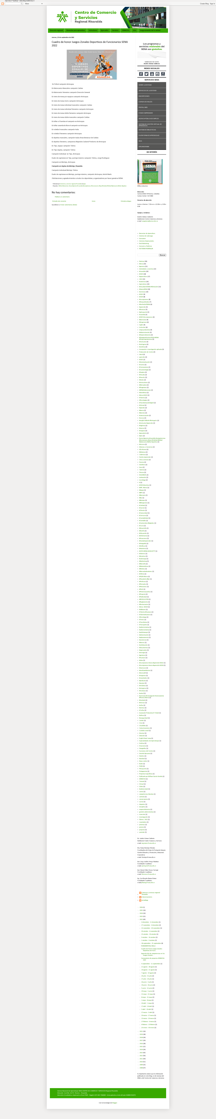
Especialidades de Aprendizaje (149, 741)
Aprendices (142, 284)
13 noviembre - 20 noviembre (150, 928)
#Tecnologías (143, 400)
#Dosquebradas (144, 302)
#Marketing (143, 561)
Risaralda (142, 314)
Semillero (142, 465)
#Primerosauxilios (144, 592)
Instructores (93, 30)
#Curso (141, 526)
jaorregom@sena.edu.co (149, 866)
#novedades (143, 678)
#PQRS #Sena (143, 576)
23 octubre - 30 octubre (148, 934)
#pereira (142, 266)
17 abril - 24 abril (146, 1006)
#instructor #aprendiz (146, 423)
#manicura (142, 668)
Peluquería (142, 769)
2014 (141, 1049)
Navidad (141, 758)
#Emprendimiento (145, 335)
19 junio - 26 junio (147, 985)
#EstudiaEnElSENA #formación (148, 287)
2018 (141, 1037)
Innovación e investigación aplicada (150, 349)
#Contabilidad (143, 518)
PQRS (141, 766)
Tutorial (141, 781)
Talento (141, 470)
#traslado (142, 700)
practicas (142, 824)
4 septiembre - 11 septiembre (150, 964)
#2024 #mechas (144, 485)
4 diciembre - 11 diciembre (150, 922)
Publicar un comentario (62, 197)
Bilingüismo (142, 322)
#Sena (141, 264)
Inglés (141, 325)
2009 (141, 1065)
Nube (141, 764)
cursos (141, 802)
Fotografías (142, 748)
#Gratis (141, 380)
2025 (141, 910)
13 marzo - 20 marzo (147, 1018)
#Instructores (143, 382)
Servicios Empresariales (146, 241)
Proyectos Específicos (145, 774)
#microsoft (142, 673)
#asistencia (142, 640)
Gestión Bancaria (144, 753)
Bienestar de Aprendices (147, 233)
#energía (142, 652)
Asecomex (142, 238)
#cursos (141, 418)
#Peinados (142, 584)
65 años (141, 710)
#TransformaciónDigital (146, 403)
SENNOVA (125, 30)
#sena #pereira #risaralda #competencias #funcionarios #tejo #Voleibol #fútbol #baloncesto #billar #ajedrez (97, 186)
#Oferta (141, 574)
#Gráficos (142, 546)
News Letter (143, 761)
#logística (142, 425)
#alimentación (143, 635)
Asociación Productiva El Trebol (149, 713)
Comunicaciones (144, 728)
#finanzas (142, 309)
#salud (141, 693)
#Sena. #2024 (143, 607)
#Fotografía (142, 543)
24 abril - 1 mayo (146, 1003)
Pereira (141, 462)
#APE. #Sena (143, 487)
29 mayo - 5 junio (146, 991)
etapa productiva (144, 330)
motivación (142, 477)
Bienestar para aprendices (75, 30)
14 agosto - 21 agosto (148, 970)
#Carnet (141, 508)
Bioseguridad (143, 718)
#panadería (142, 433)
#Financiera (143, 538)
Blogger (114, 1103)
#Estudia (142, 375)
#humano (142, 658)
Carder (141, 720)
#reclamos (142, 685)
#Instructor (142, 342)
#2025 (141, 359)
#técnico (142, 444)
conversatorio (143, 799)
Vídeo (141, 786)
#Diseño (141, 531)
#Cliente (142, 510)
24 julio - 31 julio (146, 976)
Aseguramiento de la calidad (150, 30)
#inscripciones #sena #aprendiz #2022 (151, 663)
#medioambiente (144, 670)
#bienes (141, 642)
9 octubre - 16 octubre (148, 937)
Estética (141, 743)
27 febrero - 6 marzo (147, 1021)
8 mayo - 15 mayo (146, 997)
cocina (141, 791)
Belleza (141, 715)
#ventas (141, 708)
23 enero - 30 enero (147, 1027)
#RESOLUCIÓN (143, 599)
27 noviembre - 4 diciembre (150, 925)
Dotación (142, 736)
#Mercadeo (142, 385)
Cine (140, 723)
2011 (141, 1059)
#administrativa (144, 627)
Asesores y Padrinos (145, 246)
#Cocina (141, 365)
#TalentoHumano (144, 614)
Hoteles (141, 756)
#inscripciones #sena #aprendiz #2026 (151, 665)
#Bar (140, 498)
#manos (141, 428)
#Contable (142, 520)
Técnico (141, 472)
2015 (141, 1046)
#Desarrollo (142, 528)
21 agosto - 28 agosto (148, 967)
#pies (141, 436)
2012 (141, 1055)
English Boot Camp (145, 738)
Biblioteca (142, 452)
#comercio (142, 281)
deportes (142, 804)
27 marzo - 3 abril (146, 1012)
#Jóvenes (142, 553)
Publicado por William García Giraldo (150, 776)
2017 (141, 1040)
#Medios (142, 569)
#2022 (60, 186)
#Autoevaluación (144, 362)
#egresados (143, 650)
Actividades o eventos (146, 269)
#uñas (141, 705)
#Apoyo (141, 490)
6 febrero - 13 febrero (148, 1024)
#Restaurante (143, 604)
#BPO (141, 493)
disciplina (142, 807)
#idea (141, 660)
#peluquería (143, 312)
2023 (141, 916)
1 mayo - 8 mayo (146, 1000)
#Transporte (143, 625)
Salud (141, 354)
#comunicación (144, 415)
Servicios (115, 30)
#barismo (142, 413)
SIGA (134, 30)
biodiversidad (143, 789)
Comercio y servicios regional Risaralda (151, 893)
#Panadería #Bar (144, 579)
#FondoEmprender (145, 541)
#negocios (142, 675)
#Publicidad (143, 597)
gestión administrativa (146, 812)
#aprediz (142, 408)
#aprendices (143, 276)
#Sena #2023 (143, 395)
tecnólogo (142, 480)
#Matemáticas (143, 566)
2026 (141, 907)
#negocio (142, 431)
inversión (142, 814)
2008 (141, 1068)
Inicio (93, 201)
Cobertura (142, 454)
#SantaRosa (142, 392)
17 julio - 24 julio (146, 979)
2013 (141, 1052)
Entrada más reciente (59, 201)
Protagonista (143, 771)
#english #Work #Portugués (148, 420)
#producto (142, 680)
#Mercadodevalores (145, 571)
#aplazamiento (143, 637)
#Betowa (142, 500)
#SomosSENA (143, 289)
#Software (142, 609)
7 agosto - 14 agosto (147, 973)
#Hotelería (142, 548)
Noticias (141, 261)
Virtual (141, 784)
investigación (143, 817)
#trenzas (142, 703)
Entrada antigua (126, 201)
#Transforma (143, 622)
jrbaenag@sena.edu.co (148, 882)
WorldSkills (142, 475)
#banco (141, 410)
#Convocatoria (143, 367)
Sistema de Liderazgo (146, 236)
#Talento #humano (145, 612)
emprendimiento (144, 809)
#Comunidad (143, 513)
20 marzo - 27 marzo (147, 1015)
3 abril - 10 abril (146, 1009)
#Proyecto (142, 594)
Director (141, 733)
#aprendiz (142, 307)
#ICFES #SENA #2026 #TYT (147, 551)
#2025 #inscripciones (145, 317)
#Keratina (142, 556)
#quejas (141, 683)
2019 (141, 1034)
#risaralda (142, 271)
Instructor (142, 327)
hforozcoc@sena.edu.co (149, 874)
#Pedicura (142, 581)
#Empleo (142, 372)
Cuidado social (143, 730)
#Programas (142, 387)
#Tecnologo (142, 617)
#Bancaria (142, 495)
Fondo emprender (145, 457)
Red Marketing (144, 243)
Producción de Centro (146, 352)
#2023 (141, 274)
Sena (140, 467)
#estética (142, 347)
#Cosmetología (143, 370)
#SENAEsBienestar (145, 390)
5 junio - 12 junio (146, 988)
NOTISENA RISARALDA (146, 248)
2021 (141, 1031)
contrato (141, 797)
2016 (141, 1043)
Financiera (142, 746)
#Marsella (142, 564)
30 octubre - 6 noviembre (149, 931)
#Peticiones (143, 586)
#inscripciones (143, 299)
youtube (141, 832)
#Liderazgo (142, 559)
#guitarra (142, 655)
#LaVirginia (142, 344)
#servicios (142, 292)
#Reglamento (143, 602)
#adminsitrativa (144, 630)
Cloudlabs (142, 725)
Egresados (104, 30)
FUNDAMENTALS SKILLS (148, 946)
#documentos (143, 647)
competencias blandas (146, 794)
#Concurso (142, 515)
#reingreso (142, 688)
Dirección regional (56, 30)
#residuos (142, 691)
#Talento (142, 398)
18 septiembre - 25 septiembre (151, 943)
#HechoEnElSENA (144, 304)
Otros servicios (143, 460)
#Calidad (142, 505)
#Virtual (141, 405)
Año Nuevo (142, 449)
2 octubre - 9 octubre (148, 940)
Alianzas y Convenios (145, 447)
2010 (141, 1062)
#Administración (144, 332)
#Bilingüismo (143, 503)
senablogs (145, 900)
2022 (140, 279)
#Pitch (141, 589)
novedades (142, 822)
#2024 (141, 297)
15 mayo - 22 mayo (147, 994)
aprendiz (142, 357)
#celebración (143, 645)
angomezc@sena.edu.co (150, 221)
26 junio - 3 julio (146, 982)
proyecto (142, 830)
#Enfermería (143, 536)
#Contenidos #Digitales (146, 523)
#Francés (142, 377)
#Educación (142, 533)
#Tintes (141, 619)
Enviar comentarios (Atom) (68, 205)
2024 (141, 913)
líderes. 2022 (143, 819)
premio (141, 827)
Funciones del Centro (146, 751)
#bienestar (65, 186)
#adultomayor (143, 632)
